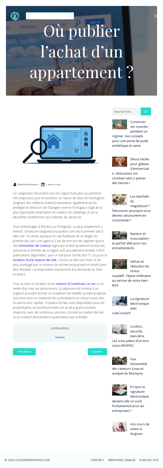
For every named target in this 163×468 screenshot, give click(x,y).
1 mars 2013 (53, 184)
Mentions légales (122, 460)
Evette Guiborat (28, 184)
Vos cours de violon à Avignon (139, 429)
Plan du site (149, 460)
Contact (97, 460)
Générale (60, 337)
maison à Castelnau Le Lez (76, 284)
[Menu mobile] (155, 15)
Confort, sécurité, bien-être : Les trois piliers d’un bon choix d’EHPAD (130, 336)
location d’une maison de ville (34, 260)
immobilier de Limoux (35, 245)
